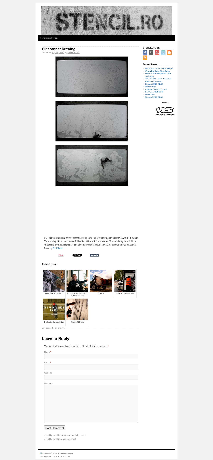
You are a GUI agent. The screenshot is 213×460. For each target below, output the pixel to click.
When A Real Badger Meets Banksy (157, 71)
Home (42, 37)
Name (47, 351)
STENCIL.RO (74, 52)
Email (46, 362)
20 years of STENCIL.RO (154, 97)
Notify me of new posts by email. (61, 438)
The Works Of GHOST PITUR (156, 89)
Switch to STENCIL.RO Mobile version (57, 453)
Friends (48, 37)
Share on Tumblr (94, 255)
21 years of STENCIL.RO (154, 84)
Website (48, 372)
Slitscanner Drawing (58, 48)
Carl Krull (57, 248)
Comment (48, 383)
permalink (59, 327)
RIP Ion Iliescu (150, 94)
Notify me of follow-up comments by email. (66, 434)
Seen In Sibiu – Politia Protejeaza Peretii (159, 68)
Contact (54, 37)
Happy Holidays (150, 86)
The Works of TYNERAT (154, 92)
